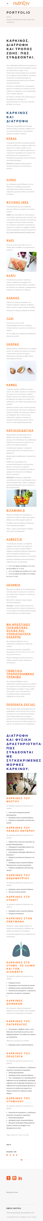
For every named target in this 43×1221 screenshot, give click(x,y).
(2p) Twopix (32, 1217)
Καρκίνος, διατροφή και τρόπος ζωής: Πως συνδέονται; (20, 49)
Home (8, 17)
